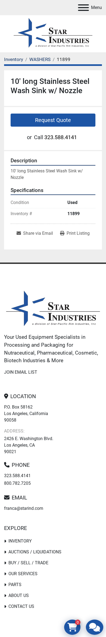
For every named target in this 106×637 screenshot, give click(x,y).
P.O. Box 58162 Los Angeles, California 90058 (26, 413)
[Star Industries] (53, 309)
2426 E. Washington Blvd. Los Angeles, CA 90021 (28, 445)
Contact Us (21, 606)
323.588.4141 (60, 137)
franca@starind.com (23, 508)
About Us (18, 595)
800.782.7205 (17, 483)
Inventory (20, 541)
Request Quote (53, 120)
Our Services (23, 573)
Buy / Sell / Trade (28, 562)
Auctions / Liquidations (34, 551)
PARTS (14, 584)
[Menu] (83, 7)
